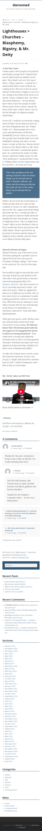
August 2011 (10, 729)
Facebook (17, 426)
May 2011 (9, 736)
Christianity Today (10, 325)
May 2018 (9, 656)
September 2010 (11, 756)
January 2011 (10, 746)
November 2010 (11, 751)
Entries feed (9, 806)
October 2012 (10, 694)
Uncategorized (11, 790)
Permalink (28, 448)
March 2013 (9, 681)
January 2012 (10, 716)
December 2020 (11, 649)
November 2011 (11, 721)
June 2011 (9, 734)
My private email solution (15, 584)
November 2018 (11, 651)
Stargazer (22, 827)
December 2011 (11, 719)
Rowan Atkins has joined (24, 135)
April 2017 (9, 661)
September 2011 (11, 726)
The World (21, 264)
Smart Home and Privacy (15, 582)
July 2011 (8, 731)
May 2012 (9, 706)
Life (6, 780)
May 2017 (9, 659)
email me (19, 423)
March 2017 (9, 664)
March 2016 (9, 669)
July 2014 (8, 674)
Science (8, 785)
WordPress (35, 825)
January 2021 (10, 646)
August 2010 (10, 759)
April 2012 (9, 709)
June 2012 (9, 704)
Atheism (14, 431)
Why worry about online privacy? (18, 587)
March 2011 (9, 741)
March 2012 (9, 711)
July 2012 (8, 701)
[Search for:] (21, 565)
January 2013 (10, 686)
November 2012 (11, 691)
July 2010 (8, 761)
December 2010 (11, 749)
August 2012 (10, 699)
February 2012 (11, 714)
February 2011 (11, 744)
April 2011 (9, 739)
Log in (7, 803)
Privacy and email (12, 589)
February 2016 (11, 671)
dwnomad (21, 5)
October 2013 (10, 679)
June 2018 (9, 654)
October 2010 (10, 754)
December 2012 (11, 689)
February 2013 (11, 684)
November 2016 (11, 666)
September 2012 (11, 696)
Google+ (6, 426)
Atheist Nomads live (20, 558)
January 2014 (10, 676)
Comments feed (11, 808)
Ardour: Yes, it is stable (14, 592)
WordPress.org (11, 811)
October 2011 (10, 724)
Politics (8, 782)
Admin (7, 775)
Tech (7, 787)
